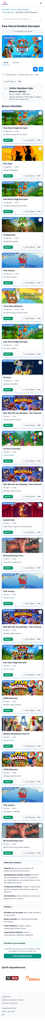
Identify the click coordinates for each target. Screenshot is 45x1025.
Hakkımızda (6, 997)
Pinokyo (7, 377)
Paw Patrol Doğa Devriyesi (15, 128)
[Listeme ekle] (40, 38)
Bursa (13, 9)
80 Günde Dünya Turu (13, 555)
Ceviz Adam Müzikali (12, 306)
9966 (19, 81)
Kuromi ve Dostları (12, 448)
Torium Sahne (8, 455)
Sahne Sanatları (23, 9)
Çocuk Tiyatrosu (8, 12)
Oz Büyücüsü (9, 235)
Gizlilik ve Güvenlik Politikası (13, 1000)
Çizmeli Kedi (9, 520)
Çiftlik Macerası (10, 698)
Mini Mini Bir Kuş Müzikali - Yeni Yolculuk (22, 413)
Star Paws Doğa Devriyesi (15, 662)
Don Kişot (7, 163)
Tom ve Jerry (9, 270)
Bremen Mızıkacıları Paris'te (16, 734)
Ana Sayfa (5, 9)
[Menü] (41, 3)
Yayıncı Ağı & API (8, 1011)
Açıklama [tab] (15, 62)
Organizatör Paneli (9, 1008)
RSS (3, 1015)
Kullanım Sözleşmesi (10, 1003)
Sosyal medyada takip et (22, 956)
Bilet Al (7, 140)
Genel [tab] (6, 62)
